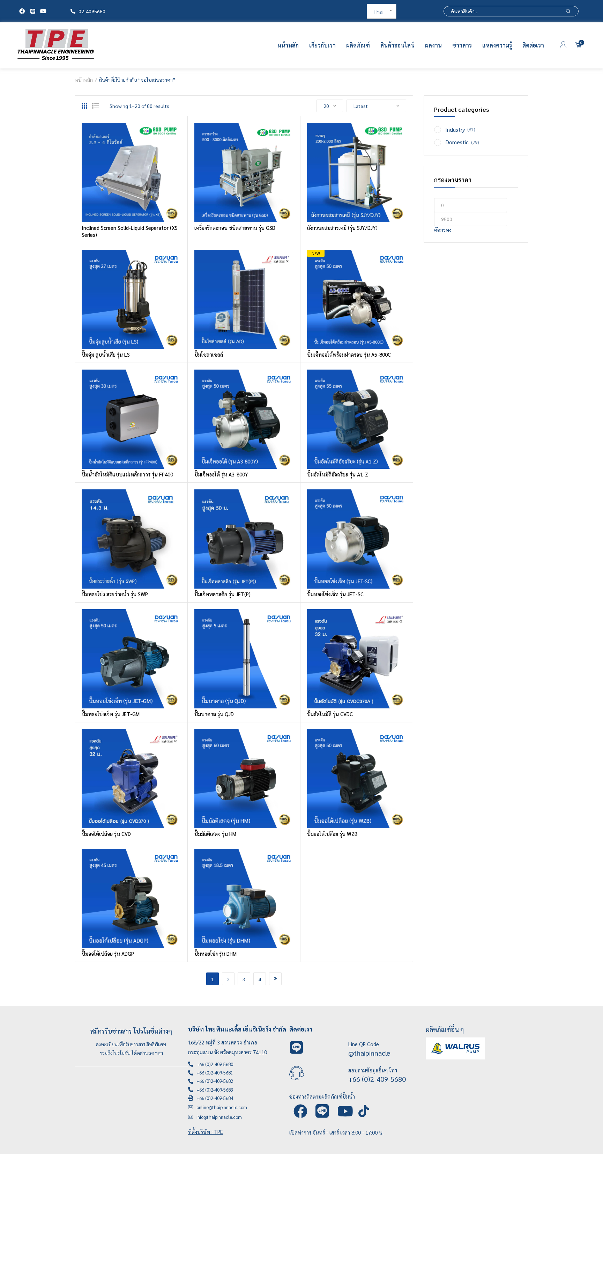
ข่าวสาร (462, 45)
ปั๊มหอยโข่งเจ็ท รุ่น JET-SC (335, 594)
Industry (455, 129)
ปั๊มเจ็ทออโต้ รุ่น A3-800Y (221, 474)
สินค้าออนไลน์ (397, 45)
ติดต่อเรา (533, 45)
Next (275, 978)
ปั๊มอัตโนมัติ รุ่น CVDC (330, 713)
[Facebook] (22, 11)
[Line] (32, 11)
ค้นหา (568, 11)
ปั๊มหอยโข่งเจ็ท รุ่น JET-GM (111, 713)
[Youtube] (43, 11)
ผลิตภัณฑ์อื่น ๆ (445, 1029)
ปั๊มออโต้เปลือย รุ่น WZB (332, 833)
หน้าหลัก (288, 45)
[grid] (84, 106)
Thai (378, 11)
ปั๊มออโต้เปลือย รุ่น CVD (106, 833)
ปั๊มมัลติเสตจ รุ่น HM (215, 833)
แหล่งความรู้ (497, 45)
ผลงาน (433, 45)
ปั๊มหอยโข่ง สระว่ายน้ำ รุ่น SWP (115, 594)
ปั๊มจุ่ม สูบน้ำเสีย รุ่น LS (106, 354)
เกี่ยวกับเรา (322, 45)
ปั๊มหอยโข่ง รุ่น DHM (215, 953)
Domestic (457, 142)
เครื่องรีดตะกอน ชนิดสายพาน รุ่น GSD (234, 227)
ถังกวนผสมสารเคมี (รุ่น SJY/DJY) (342, 227)
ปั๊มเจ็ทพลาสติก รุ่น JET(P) (222, 594)
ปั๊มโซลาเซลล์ (208, 354)
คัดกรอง (443, 230)
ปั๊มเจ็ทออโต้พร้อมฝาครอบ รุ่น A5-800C (349, 354)
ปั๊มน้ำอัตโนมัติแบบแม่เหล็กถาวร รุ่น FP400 (127, 474)
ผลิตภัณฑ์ (358, 45)
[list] (95, 106)
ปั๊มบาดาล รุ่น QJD (214, 713)
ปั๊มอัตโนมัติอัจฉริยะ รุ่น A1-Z (337, 474)
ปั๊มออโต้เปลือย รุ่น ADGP (108, 953)
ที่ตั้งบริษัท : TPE (205, 1131)
